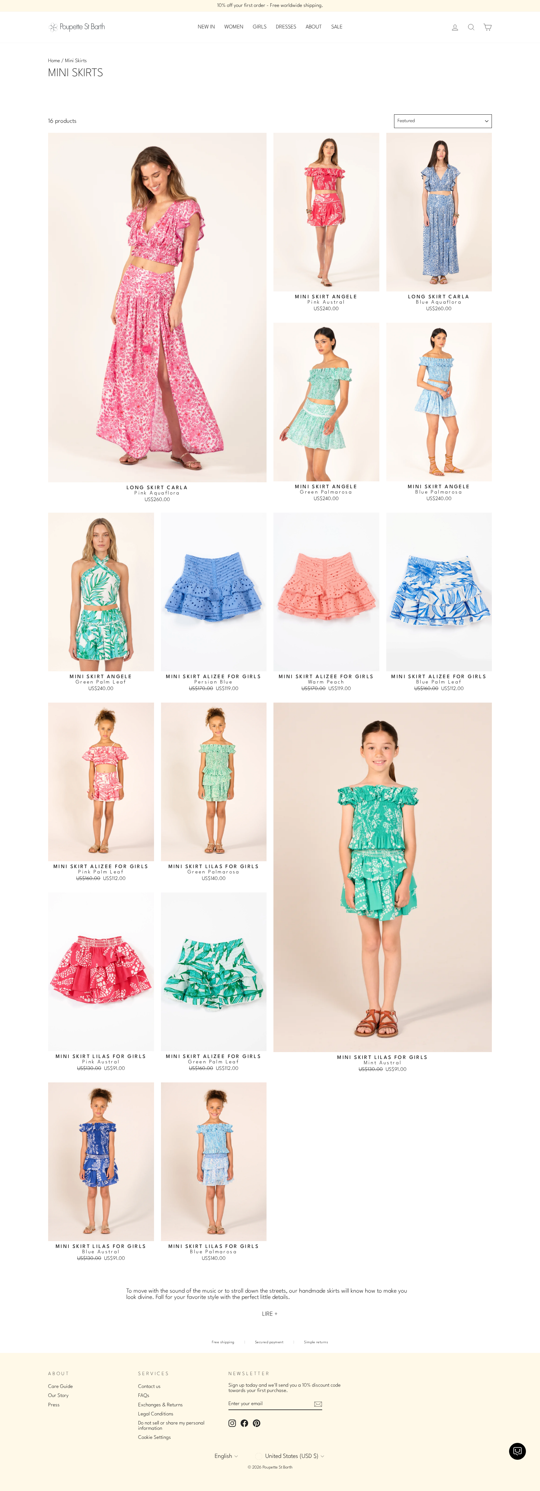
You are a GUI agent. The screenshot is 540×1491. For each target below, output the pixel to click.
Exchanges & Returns (160, 1405)
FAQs (143, 1395)
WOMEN (233, 27)
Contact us (149, 1386)
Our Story (58, 1395)
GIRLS (260, 27)
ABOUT (314, 27)
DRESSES (286, 27)
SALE (336, 27)
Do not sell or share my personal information (171, 1426)
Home (54, 60)
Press (54, 1405)
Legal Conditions (155, 1414)
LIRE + (270, 1314)
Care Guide (60, 1386)
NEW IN (206, 27)
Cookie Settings (154, 1437)
